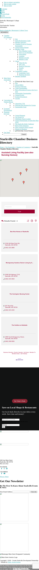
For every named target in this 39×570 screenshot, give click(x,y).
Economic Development (8, 109)
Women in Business (21, 129)
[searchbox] (12, 134)
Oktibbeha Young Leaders (23, 119)
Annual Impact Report (21, 47)
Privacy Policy (4, 476)
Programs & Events (6, 113)
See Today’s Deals (19, 401)
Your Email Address (6, 492)
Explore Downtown (21, 97)
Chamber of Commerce (8, 36)
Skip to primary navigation (12, 2)
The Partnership (10, 147)
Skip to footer (8, 6)
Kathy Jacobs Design (14, 562)
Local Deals (5, 14)
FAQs (21, 69)
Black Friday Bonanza (22, 125)
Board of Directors (24, 66)
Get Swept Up (19, 117)
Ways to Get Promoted (25, 52)
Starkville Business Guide (23, 41)
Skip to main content (10, 4)
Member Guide (19, 49)
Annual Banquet (20, 115)
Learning (21, 56)
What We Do (23, 63)
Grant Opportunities (21, 88)
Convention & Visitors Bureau (8, 101)
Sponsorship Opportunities (23, 93)
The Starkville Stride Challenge (24, 124)
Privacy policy (24, 569)
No (17, 569)
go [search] (20, 211)
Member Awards (24, 58)
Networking (22, 54)
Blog (3, 12)
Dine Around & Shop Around (24, 127)
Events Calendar (18, 352)
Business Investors (24, 75)
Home (2, 147)
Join (3, 16)
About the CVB (20, 103)
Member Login (23, 59)
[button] (20, 173)
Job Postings (23, 353)
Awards (21, 68)
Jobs (3, 10)
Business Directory (8, 352)
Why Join (22, 64)
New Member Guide (25, 51)
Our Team (7, 132)
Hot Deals (26, 352)
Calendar (4, 9)
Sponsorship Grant (20, 107)
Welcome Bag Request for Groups (25, 105)
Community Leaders (21, 71)
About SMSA (19, 85)
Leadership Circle (24, 73)
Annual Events (19, 95)
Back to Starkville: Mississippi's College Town (14, 30)
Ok (14, 569)
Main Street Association (7, 79)
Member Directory (20, 42)
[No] (29, 569)
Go (3, 427)
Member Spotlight (20, 76)
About (17, 61)
